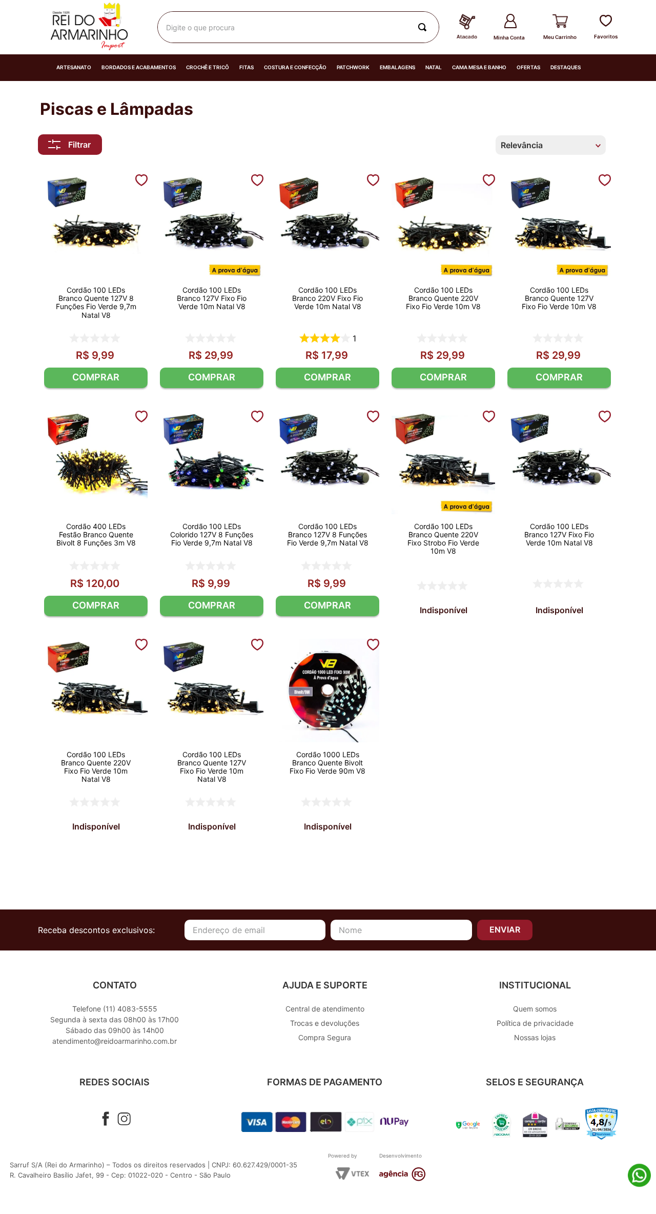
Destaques (565, 67)
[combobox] (298, 27)
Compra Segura (324, 1037)
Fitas (246, 67)
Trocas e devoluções (324, 1023)
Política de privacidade (535, 1023)
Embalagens (397, 67)
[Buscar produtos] (424, 27)
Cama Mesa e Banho (479, 67)
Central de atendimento (324, 1008)
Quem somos (535, 1008)
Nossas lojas (535, 1037)
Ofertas (528, 67)
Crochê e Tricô (207, 67)
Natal (433, 67)
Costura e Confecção (295, 67)
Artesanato (73, 67)
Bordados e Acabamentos (138, 67)
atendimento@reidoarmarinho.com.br (114, 1041)
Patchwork (353, 67)
